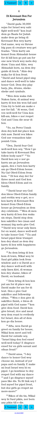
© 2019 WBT (19, 413)
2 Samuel (10, 2)
